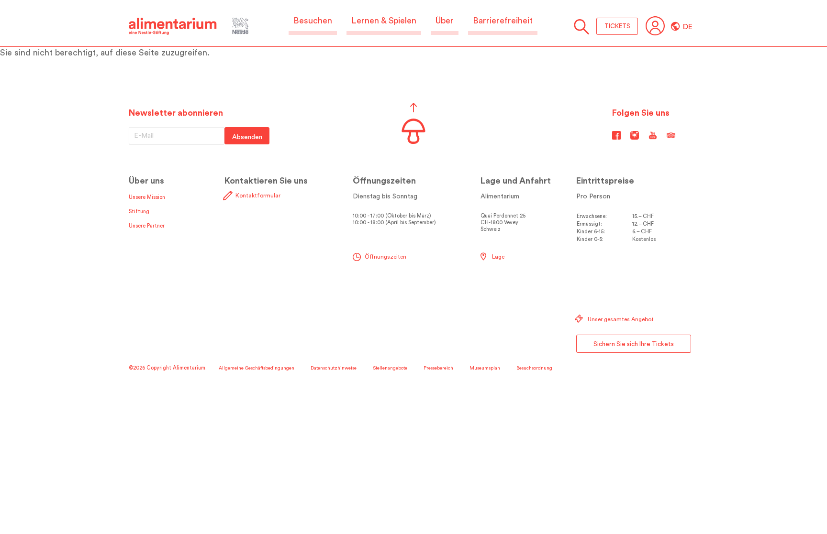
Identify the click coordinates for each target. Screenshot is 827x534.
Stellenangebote (390, 368)
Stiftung (139, 211)
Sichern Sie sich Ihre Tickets (633, 344)
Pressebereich (438, 368)
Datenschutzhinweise (334, 368)
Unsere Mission (147, 197)
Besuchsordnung (534, 368)
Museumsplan (484, 368)
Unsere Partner (147, 226)
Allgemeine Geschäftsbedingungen (256, 368)
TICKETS (617, 26)
